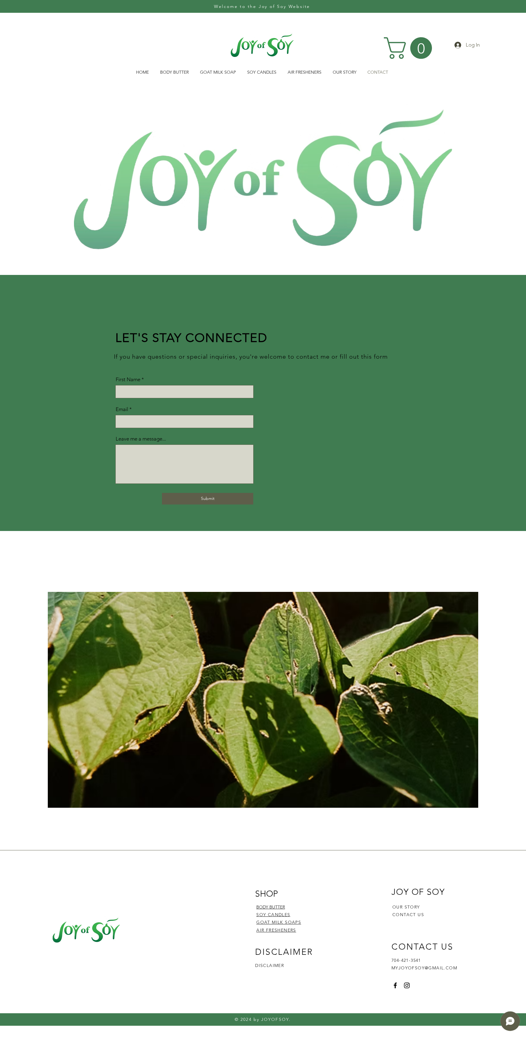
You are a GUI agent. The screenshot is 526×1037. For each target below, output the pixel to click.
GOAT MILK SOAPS (278, 922)
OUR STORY (406, 907)
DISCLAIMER (269, 965)
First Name (128, 379)
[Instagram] (407, 985)
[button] (410, 48)
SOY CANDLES (273, 914)
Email (122, 409)
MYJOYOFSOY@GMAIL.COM (424, 968)
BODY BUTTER (270, 907)
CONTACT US (408, 914)
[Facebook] (395, 985)
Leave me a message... (141, 438)
